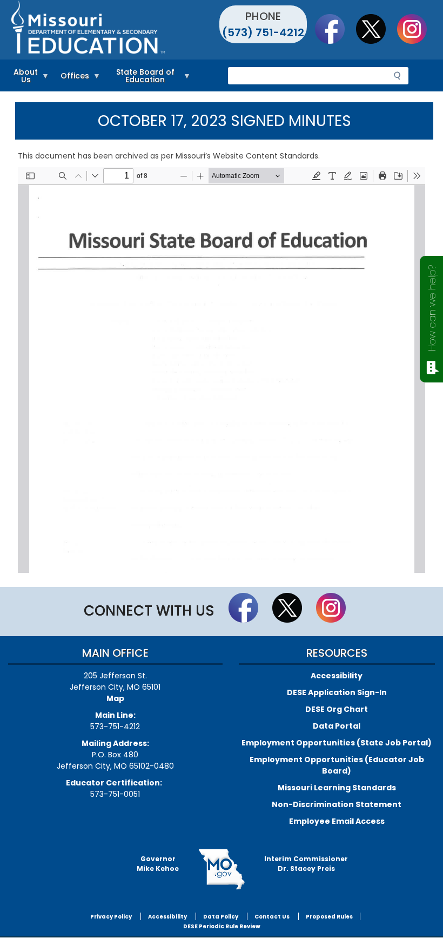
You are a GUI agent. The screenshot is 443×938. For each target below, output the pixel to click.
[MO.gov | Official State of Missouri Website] (221, 869)
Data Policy (220, 917)
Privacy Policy (111, 917)
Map (115, 698)
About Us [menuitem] (23, 78)
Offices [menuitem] (72, 77)
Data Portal (336, 726)
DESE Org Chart (336, 709)
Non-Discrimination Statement (336, 804)
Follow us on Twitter (376, 29)
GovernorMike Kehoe (158, 863)
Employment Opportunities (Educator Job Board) (337, 765)
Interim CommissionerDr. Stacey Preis (306, 863)
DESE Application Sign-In (337, 692)
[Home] (115, 30)
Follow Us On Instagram (417, 29)
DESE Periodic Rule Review (221, 926)
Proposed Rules (329, 917)
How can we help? (432, 308)
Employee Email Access (337, 821)
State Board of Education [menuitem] (140, 78)
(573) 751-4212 (263, 32)
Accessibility (337, 675)
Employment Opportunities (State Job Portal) (336, 742)
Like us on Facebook (334, 29)
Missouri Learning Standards (337, 787)
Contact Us (272, 917)
